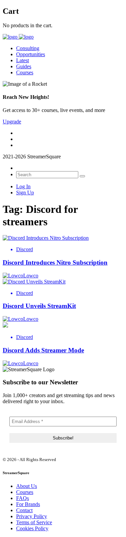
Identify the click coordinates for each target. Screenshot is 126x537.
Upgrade (12, 121)
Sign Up (25, 192)
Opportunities (30, 54)
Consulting (27, 48)
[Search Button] (82, 176)
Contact (24, 510)
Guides (23, 66)
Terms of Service (34, 522)
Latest (22, 60)
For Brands (28, 504)
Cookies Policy (32, 528)
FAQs (22, 498)
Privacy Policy (31, 516)
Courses (24, 72)
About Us (26, 486)
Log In (23, 186)
